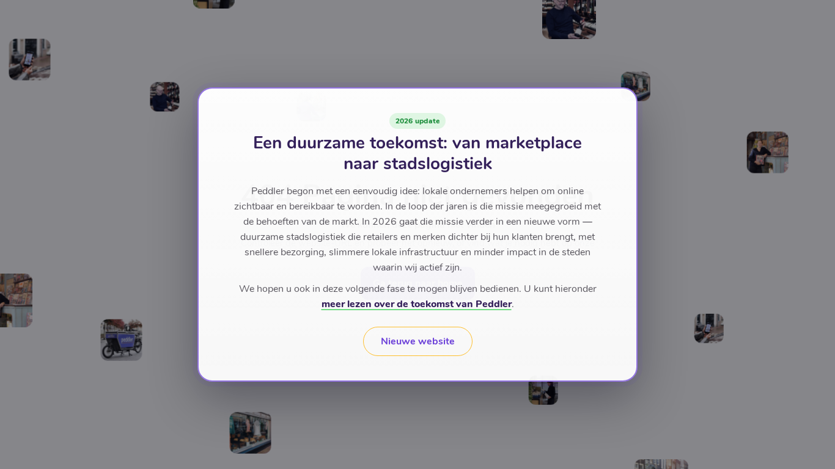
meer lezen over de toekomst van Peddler (417, 304)
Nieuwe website (418, 341)
